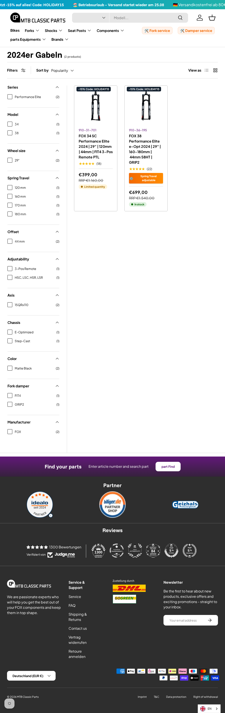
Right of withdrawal (205, 696)
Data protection (176, 696)
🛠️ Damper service (196, 30)
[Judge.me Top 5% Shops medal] (171, 551)
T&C (156, 696)
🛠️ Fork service (157, 30)
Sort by (42, 70)
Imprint (142, 696)
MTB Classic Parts (28, 696)
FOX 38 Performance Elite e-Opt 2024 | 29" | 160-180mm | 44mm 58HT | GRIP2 (145, 149)
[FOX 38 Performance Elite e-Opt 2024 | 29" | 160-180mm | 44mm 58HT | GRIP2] (146, 107)
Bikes (15, 30)
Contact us (78, 628)
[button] (212, 17)
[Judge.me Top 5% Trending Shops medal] (190, 551)
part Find (168, 466)
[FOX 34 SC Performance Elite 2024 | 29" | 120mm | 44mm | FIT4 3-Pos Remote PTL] (96, 107)
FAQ (72, 605)
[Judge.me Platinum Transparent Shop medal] (117, 551)
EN (210, 708)
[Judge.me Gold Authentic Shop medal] (135, 551)
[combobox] (130, 18)
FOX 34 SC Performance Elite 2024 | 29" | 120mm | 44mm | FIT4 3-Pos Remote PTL (96, 146)
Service (75, 596)
